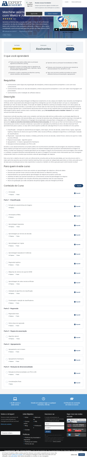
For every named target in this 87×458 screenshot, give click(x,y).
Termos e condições (57, 441)
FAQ (36, 421)
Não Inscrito (17, 48)
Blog (26, 425)
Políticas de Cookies (31, 441)
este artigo (14, 456)
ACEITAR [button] (81, 454)
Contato (27, 430)
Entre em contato (6, 424)
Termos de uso (29, 444)
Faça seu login (70, 48)
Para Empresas (76, 2)
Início (26, 417)
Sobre (67, 2)
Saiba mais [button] (74, 454)
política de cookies (17, 454)
